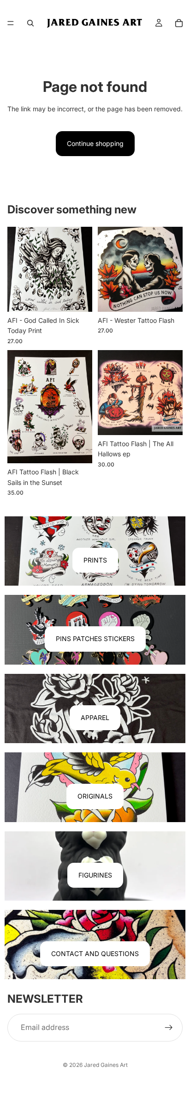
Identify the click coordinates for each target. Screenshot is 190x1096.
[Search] (30, 23)
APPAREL (95, 717)
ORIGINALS (95, 796)
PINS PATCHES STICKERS (95, 638)
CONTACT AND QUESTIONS (95, 953)
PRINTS (95, 560)
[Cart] (179, 23)
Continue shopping (95, 143)
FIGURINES (95, 875)
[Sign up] (168, 1027)
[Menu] (10, 23)
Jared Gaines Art (106, 1064)
